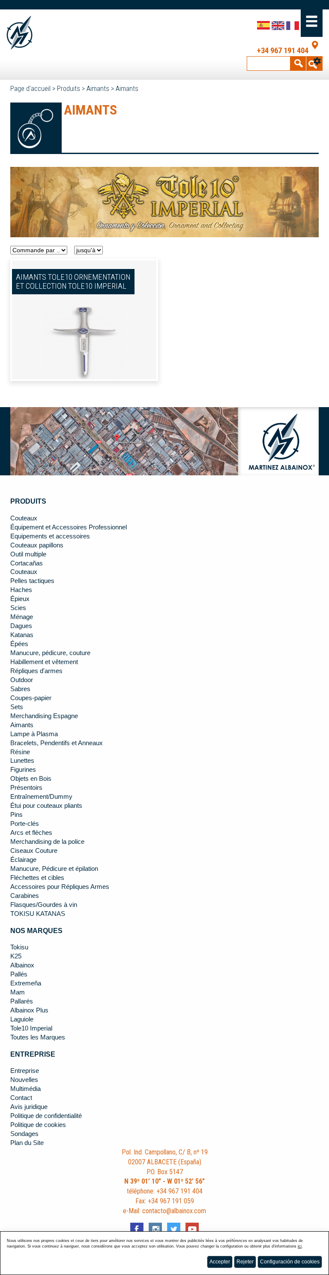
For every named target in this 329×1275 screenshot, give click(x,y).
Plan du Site (27, 1142)
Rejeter (245, 1262)
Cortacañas (26, 563)
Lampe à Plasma (34, 734)
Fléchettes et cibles (37, 877)
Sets (16, 707)
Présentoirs (26, 787)
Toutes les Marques (37, 1037)
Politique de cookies (38, 1124)
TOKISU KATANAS (37, 913)
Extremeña (25, 983)
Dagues (21, 625)
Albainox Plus (29, 1010)
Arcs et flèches (31, 832)
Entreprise (24, 1070)
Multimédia (25, 1088)
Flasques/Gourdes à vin (43, 904)
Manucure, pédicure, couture (50, 653)
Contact (21, 1097)
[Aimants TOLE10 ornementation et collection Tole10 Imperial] (84, 341)
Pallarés (21, 1001)
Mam (17, 992)
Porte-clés (24, 823)
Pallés (18, 974)
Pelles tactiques (32, 580)
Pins (16, 814)
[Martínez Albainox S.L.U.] (38, 33)
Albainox (22, 965)
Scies (18, 607)
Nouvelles (24, 1079)
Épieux (20, 598)
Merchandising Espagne (44, 716)
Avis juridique (29, 1106)
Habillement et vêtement (44, 662)
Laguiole (21, 1019)
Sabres (20, 689)
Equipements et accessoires (50, 536)
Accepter (219, 1262)
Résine (20, 752)
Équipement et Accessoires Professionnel (68, 527)
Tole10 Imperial (31, 1028)
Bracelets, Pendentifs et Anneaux (56, 743)
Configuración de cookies (290, 1262)
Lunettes (22, 760)
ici (300, 1246)
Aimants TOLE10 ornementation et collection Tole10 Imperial (73, 281)
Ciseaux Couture (33, 850)
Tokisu (19, 947)
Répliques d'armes (36, 671)
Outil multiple (28, 554)
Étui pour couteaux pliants (46, 805)
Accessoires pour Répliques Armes (59, 886)
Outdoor (21, 680)
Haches (21, 589)
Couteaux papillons (36, 545)
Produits (68, 89)
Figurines (23, 769)
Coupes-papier (30, 698)
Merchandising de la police (47, 841)
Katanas (21, 634)
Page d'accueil (30, 89)
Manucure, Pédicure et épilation (54, 868)
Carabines (24, 895)
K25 (15, 956)
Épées (19, 644)
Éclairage (23, 859)
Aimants (98, 89)
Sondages (24, 1133)
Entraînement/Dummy (41, 796)
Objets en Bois (30, 778)
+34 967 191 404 (282, 50)
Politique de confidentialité (46, 1115)
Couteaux (23, 518)
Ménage (21, 616)
